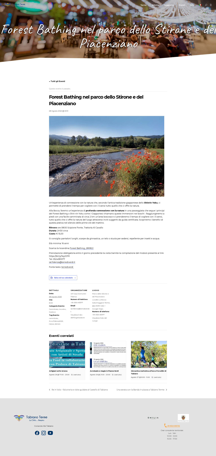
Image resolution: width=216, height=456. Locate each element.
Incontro (62, 309)
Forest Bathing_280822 (81, 248)
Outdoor (52, 312)
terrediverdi (67, 267)
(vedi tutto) (77, 374)
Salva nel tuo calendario (63, 278)
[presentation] (67, 354)
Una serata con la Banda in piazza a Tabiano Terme (141, 390)
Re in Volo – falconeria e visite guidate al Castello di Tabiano (79, 390)
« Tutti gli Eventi (57, 81)
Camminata (53, 309)
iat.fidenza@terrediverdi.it (62, 262)
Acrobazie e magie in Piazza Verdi (104, 371)
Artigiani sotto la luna (58, 371)
